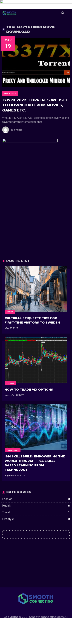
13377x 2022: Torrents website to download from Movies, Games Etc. (35, 105)
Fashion (36, 499)
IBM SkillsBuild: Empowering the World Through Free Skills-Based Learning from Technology (35, 463)
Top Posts (10, 93)
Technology (12, 450)
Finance (10, 383)
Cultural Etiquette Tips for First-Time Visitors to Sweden (32, 320)
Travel (10, 312)
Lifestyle (36, 519)
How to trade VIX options (29, 389)
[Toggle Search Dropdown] (62, 13)
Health (36, 505)
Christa (16, 129)
